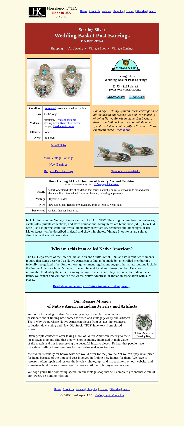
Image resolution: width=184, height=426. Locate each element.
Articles (106, 11)
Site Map (141, 11)
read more (123, 130)
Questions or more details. (125, 171)
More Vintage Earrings (58, 158)
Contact (130, 11)
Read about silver (70, 123)
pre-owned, (50, 108)
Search (152, 11)
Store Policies (58, 145)
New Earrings (58, 164)
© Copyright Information (106, 184)
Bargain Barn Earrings (58, 171)
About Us (94, 11)
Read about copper (63, 126)
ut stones (71, 119)
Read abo (61, 119)
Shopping (118, 11)
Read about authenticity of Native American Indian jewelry (91, 286)
